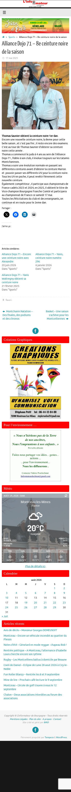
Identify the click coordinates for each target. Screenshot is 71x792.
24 (6, 607)
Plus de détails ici (35, 566)
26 (25, 607)
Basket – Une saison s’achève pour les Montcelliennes (57, 315)
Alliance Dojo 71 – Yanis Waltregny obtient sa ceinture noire (15, 279)
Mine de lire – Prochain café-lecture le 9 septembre (33, 680)
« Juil (5, 616)
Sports (12, 37)
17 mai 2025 (12, 58)
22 (54, 602)
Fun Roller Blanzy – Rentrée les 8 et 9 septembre (32, 674)
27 (35, 607)
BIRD (46, 722)
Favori (8, 300)
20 (35, 602)
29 (54, 607)
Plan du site (35, 719)
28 (45, 607)
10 (6, 597)
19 (25, 602)
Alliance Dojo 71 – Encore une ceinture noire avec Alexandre (16, 258)
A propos (46, 719)
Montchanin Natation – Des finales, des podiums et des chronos (18, 315)
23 (64, 602)
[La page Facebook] (35, 331)
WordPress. (61, 737)
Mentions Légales (18, 719)
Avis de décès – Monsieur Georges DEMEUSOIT (30, 630)
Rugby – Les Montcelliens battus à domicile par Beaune (35, 659)
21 (45, 602)
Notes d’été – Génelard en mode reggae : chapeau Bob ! (35, 644)
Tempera (49, 737)
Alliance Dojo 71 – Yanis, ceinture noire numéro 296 (49, 258)
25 (16, 607)
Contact (57, 719)
